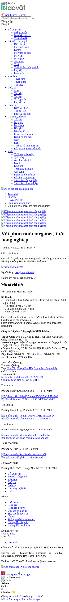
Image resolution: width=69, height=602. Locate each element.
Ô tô (16, 90)
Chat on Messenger (30, 599)
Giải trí (17, 163)
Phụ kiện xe (20, 102)
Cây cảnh (19, 171)
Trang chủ (13, 194)
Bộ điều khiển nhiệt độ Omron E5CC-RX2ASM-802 (28, 399)
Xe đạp (18, 96)
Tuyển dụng (20, 81)
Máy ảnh (18, 55)
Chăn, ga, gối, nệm (23, 134)
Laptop (17, 50)
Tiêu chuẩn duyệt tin (18, 513)
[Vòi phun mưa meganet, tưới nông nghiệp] (23, 211)
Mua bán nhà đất (22, 35)
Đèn (16, 142)
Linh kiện (19, 73)
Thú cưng (19, 157)
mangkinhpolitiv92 (24, 272)
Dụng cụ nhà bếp (23, 137)
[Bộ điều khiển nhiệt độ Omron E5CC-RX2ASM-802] (29, 396)
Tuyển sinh (19, 79)
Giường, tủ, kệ (21, 131)
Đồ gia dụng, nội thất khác (27, 148)
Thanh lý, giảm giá (23, 168)
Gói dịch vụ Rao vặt (15, 15)
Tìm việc (18, 84)
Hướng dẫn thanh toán (19, 525)
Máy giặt (18, 122)
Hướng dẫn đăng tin (18, 522)
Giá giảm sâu (20, 32)
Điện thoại (19, 44)
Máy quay (19, 58)
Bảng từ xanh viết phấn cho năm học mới (22, 457)
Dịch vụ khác (21, 108)
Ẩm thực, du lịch (22, 160)
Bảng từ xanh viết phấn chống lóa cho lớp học (24, 438)
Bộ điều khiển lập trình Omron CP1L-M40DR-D (26, 418)
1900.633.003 (8, 533)
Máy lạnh (19, 125)
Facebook (13, 542)
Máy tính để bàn (22, 52)
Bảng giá (12, 505)
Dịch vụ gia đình (22, 113)
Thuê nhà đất (20, 38)
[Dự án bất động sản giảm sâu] (17, 188)
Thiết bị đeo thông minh (26, 67)
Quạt (16, 139)
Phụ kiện (18, 70)
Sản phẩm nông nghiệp (26, 183)
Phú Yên (12, 197)
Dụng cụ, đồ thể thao (24, 174)
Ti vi (16, 64)
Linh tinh (18, 166)
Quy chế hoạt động (17, 510)
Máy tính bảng (21, 47)
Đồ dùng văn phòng (24, 177)
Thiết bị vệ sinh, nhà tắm (26, 145)
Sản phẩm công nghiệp (25, 180)
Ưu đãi (11, 516)
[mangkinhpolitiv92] (12, 267)
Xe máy (18, 93)
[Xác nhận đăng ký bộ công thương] (20, 566)
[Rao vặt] (13, 10)
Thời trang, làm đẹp (24, 154)
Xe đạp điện (20, 99)
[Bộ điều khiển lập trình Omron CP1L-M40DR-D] (27, 415)
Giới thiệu (13, 502)
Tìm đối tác (20, 110)
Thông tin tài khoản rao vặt (21, 519)
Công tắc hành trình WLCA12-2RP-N (20, 380)
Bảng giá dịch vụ (16, 507)
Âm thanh (19, 61)
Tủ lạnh (18, 119)
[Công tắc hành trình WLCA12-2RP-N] (22, 377)
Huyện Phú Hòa (16, 200)
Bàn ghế (18, 128)
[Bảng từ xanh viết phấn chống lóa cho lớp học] (26, 435)
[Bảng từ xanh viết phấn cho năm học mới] (23, 454)
